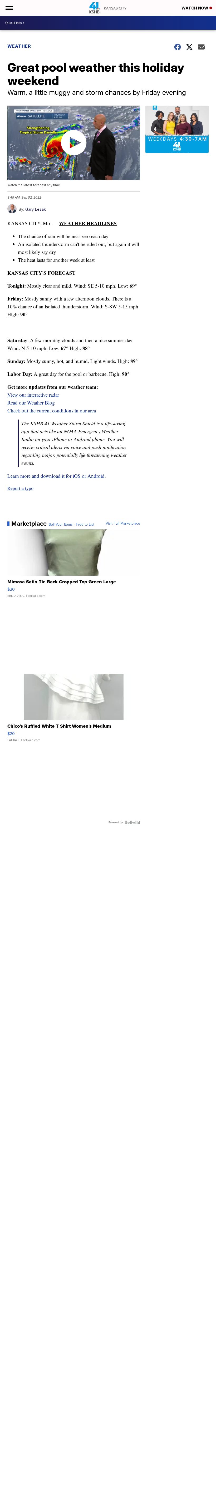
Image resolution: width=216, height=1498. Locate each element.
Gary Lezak (35, 209)
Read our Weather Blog (31, 402)
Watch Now (195, 8)
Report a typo (20, 488)
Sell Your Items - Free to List (71, 524)
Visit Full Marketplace (123, 523)
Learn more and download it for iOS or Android (56, 475)
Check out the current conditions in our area (51, 410)
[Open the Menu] (9, 8)
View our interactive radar (33, 394)
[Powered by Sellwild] (132, 822)
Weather (19, 46)
